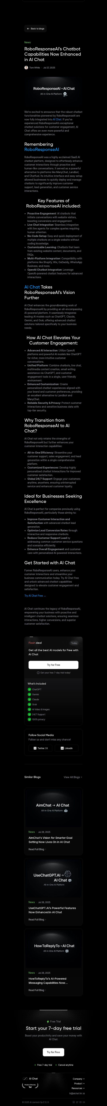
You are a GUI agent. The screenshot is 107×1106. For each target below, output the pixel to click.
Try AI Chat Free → (35, 595)
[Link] (77, 1102)
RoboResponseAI (41, 150)
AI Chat (57, 119)
